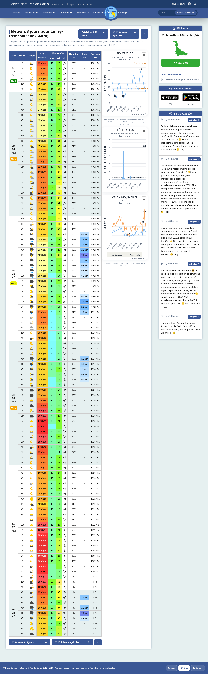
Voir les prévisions (185, 13)
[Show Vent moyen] (115, 255)
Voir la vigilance (170, 74)
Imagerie (64, 12)
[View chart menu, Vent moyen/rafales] (144, 199)
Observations (100, 12)
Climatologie (121, 12)
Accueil (16, 12)
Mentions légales (107, 668)
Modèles (81, 12)
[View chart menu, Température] (144, 55)
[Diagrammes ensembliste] (144, 34)
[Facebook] (189, 3)
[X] (195, 3)
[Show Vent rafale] (133, 255)
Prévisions (30, 12)
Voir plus (193, 120)
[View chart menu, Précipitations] (144, 131)
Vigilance (47, 12)
